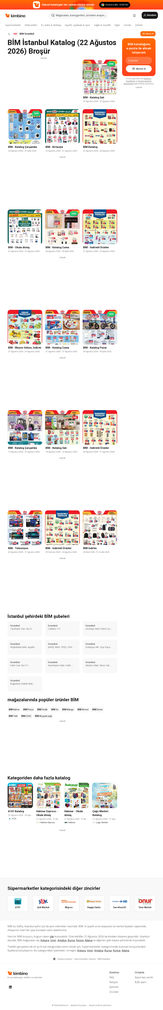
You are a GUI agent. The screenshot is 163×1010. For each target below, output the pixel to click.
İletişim (113, 982)
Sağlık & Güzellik (102, 25)
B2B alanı (140, 982)
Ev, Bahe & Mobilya (51, 25)
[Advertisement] (43, 81)
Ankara (44, 940)
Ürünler (127, 25)
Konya (80, 940)
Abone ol (149, 33)
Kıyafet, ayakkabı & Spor (77, 25)
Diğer (117, 25)
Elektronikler (31, 25)
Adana (88, 940)
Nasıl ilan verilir (144, 977)
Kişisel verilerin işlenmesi (100, 1005)
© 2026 (60, 1005)
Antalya (61, 940)
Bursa (71, 940)
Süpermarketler (13, 25)
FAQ (111, 977)
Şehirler (139, 25)
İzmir (53, 940)
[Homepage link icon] (54, 959)
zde (52, 936)
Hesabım (151, 15)
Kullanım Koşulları (79, 1005)
